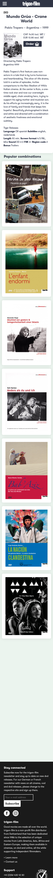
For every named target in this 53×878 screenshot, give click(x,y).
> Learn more (10, 857)
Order (30, 44)
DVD (6, 12)
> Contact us (10, 861)
